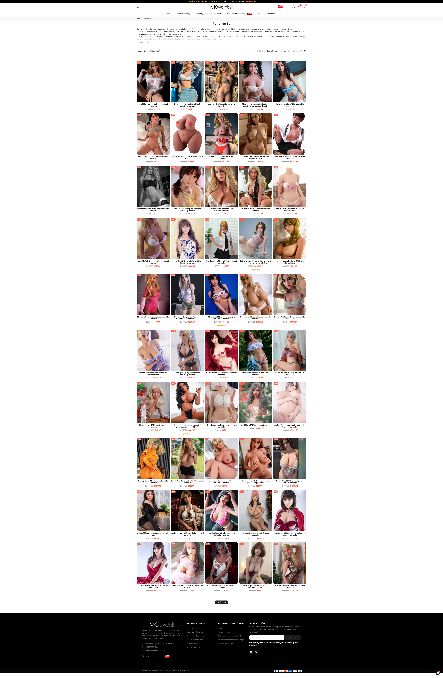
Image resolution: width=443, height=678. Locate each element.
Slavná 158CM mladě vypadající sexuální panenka (221, 318)
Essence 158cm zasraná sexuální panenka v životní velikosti (187, 426)
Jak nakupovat (193, 628)
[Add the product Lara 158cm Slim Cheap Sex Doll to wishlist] (270, 333)
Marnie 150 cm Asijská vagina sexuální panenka (153, 318)
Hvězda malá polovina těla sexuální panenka (222, 426)
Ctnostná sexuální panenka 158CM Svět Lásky (153, 586)
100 (292, 51)
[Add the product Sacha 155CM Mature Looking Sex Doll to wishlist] (202, 494)
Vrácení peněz (193, 643)
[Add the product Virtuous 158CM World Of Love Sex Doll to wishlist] (168, 546)
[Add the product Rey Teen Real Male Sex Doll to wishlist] (304, 117)
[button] (301, 51)
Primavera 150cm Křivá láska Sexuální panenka (187, 586)
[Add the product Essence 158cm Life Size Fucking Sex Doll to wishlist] (202, 386)
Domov (169, 13)
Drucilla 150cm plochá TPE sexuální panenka (289, 374)
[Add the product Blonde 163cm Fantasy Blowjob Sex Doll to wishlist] (236, 169)
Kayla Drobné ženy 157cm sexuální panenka (289, 105)
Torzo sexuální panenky (239, 13)
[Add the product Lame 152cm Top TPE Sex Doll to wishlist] (236, 117)
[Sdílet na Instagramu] (256, 652)
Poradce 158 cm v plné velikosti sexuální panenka (187, 105)
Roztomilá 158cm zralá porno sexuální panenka (153, 210)
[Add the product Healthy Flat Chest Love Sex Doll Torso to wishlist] (304, 169)
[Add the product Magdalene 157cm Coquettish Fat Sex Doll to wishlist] (236, 442)
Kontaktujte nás (193, 647)
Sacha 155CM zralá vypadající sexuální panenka (187, 534)
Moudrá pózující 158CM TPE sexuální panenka (153, 157)
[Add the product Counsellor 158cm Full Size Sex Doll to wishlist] (202, 65)
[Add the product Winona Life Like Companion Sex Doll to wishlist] (270, 494)
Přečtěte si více (142, 42)
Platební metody (224, 632)
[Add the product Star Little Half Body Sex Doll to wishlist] (236, 386)
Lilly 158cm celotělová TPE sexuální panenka (153, 105)
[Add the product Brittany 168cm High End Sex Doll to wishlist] (304, 546)
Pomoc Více (270, 13)
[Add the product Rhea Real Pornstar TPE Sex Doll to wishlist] (168, 222)
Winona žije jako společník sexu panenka (255, 534)
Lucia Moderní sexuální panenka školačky (221, 105)
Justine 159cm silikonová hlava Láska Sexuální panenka (289, 426)
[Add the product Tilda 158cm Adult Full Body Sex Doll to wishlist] (270, 65)
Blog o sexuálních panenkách (229, 636)
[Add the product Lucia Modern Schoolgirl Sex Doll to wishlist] (236, 65)
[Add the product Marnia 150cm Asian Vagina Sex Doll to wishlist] (168, 278)
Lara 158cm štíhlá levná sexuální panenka (255, 374)
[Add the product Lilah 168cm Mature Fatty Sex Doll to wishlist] (236, 546)
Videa (258, 13)
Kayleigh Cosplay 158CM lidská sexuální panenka (187, 374)
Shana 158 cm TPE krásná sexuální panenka (153, 426)
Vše (296, 51)
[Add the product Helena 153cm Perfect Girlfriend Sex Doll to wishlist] (270, 442)
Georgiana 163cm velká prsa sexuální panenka (255, 318)
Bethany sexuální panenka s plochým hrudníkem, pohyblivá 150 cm (255, 262)
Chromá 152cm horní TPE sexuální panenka (221, 157)
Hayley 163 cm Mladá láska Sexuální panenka (153, 482)
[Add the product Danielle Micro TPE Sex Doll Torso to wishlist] (202, 117)
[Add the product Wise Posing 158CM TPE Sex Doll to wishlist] (168, 117)
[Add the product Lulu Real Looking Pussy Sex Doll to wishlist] (202, 222)
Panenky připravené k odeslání (208, 13)
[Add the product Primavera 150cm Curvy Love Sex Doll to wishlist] (202, 546)
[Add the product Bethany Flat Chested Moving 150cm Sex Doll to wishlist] (270, 222)
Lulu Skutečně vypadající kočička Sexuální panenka (187, 262)
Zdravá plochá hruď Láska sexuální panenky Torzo (290, 210)
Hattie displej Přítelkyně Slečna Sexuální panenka (221, 534)
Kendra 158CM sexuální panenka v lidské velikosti (153, 374)
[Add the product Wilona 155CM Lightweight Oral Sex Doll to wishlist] (168, 494)
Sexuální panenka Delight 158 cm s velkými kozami (289, 262)
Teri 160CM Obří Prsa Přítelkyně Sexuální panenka (256, 157)
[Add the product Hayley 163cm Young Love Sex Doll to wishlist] (168, 442)
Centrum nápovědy (195, 632)
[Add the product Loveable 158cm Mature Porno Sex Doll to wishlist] (168, 169)
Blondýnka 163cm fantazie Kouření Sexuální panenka (221, 210)
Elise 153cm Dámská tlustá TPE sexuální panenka (187, 482)
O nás (220, 628)
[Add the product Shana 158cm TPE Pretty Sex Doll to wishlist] (168, 386)
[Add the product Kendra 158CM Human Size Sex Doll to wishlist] (168, 333)
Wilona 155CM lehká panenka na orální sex (153, 534)
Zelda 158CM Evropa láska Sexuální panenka (255, 210)
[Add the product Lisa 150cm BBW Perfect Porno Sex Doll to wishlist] (304, 442)
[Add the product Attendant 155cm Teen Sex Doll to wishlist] (236, 333)
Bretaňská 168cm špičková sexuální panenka (290, 586)
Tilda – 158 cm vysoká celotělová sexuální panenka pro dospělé (255, 105)
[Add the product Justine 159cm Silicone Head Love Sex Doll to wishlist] (304, 386)
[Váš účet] (293, 6)
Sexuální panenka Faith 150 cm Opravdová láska (256, 586)
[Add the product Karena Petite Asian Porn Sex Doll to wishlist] (304, 278)
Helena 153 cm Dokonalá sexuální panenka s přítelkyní (256, 482)
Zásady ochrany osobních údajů (231, 640)
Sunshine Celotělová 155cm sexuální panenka (221, 262)
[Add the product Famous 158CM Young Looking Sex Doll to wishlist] (236, 278)
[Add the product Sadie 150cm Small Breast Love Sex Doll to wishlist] (202, 169)
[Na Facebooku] (251, 652)
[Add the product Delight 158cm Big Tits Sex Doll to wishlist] (304, 222)
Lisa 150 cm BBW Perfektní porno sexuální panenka (289, 482)
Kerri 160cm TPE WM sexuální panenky (255, 425)
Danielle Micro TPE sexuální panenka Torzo (187, 157)
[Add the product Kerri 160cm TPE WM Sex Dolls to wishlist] (270, 386)
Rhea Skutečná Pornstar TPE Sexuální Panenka (153, 262)
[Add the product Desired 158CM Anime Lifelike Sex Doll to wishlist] (304, 494)
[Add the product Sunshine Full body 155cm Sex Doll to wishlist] (236, 222)
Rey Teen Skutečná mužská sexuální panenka (290, 157)
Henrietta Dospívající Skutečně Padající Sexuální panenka (187, 318)
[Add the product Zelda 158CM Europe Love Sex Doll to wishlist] (270, 169)
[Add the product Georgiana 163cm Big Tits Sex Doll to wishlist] (270, 278)
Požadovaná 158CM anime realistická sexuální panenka (290, 534)
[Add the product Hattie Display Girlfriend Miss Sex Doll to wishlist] (236, 494)
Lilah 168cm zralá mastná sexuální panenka (221, 586)
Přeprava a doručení (195, 640)
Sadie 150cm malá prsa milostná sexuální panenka (187, 210)
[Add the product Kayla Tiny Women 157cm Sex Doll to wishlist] (304, 65)
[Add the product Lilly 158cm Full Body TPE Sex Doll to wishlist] (168, 65)
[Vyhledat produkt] (138, 6)
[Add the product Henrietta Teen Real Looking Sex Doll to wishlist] (202, 278)
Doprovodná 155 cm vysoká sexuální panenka (221, 374)
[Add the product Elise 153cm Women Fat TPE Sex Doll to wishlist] (202, 442)
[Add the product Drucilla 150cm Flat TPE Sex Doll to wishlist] (304, 333)
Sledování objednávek (196, 636)
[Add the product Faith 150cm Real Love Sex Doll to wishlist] (270, 546)
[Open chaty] (438, 673)
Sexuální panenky (183, 13)
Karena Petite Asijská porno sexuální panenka (289, 318)
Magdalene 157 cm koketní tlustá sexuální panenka (221, 482)
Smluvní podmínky (225, 643)
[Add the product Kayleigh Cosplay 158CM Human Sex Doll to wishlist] (202, 333)
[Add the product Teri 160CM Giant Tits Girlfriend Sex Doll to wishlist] (270, 117)
